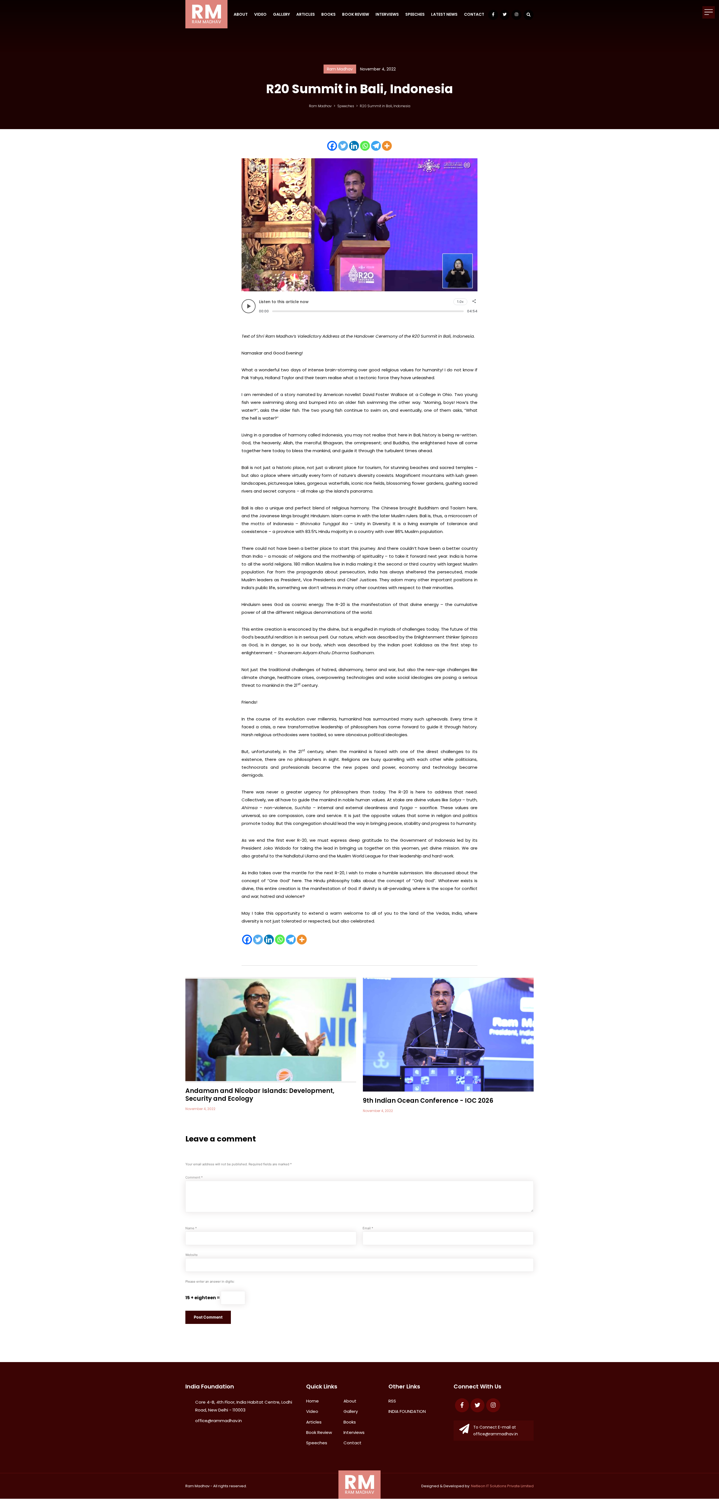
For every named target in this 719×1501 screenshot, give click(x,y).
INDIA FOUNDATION (407, 1411)
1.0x (460, 301)
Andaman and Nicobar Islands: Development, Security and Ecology (260, 1094)
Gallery (281, 14)
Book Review (355, 14)
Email (368, 1228)
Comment (194, 1177)
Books (328, 14)
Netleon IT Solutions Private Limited (502, 1486)
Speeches (415, 14)
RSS (392, 1401)
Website (191, 1255)
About (241, 14)
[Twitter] (343, 146)
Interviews (387, 14)
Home (312, 1401)
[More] (387, 146)
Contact (474, 14)
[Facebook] (332, 146)
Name (191, 1228)
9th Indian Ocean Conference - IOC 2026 (428, 1100)
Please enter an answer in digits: (210, 1281)
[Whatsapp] (365, 146)
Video (260, 14)
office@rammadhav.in (218, 1421)
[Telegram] (376, 146)
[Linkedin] (354, 146)
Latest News (444, 14)
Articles (305, 14)
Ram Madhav (197, 1486)
